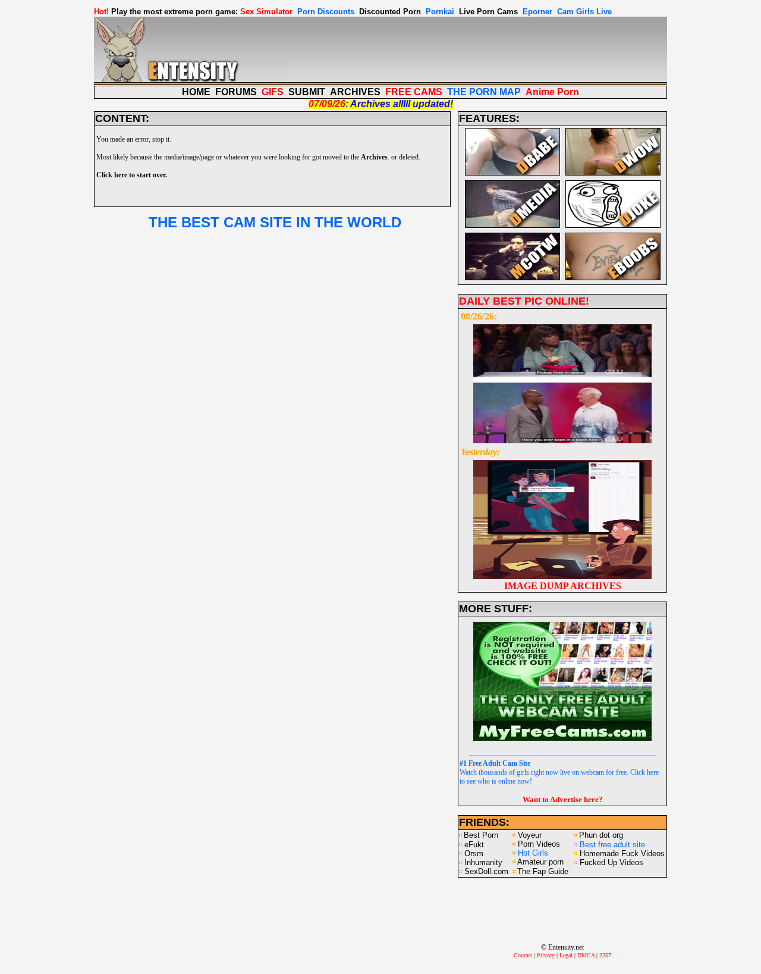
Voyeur (530, 835)
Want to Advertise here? (563, 799)
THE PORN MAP (484, 92)
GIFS (273, 92)
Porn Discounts (325, 11)
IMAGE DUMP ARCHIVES (562, 586)
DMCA (586, 955)
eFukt (474, 844)
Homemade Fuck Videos (622, 853)
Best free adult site (612, 844)
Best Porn (481, 835)
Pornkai (440, 11)
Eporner (537, 11)
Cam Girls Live (584, 11)
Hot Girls (533, 852)
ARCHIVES (355, 92)
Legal (566, 955)
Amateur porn (540, 861)
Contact (523, 955)
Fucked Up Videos (611, 862)
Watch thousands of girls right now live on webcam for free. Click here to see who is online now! (559, 772)
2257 (605, 955)
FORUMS (236, 92)
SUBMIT (306, 92)
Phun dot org (601, 835)
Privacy (546, 955)
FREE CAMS (413, 92)
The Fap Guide (542, 871)
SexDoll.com (486, 871)
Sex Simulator (266, 11)
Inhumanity (483, 862)
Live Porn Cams (488, 11)
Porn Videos (539, 844)
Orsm (473, 853)
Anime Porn (552, 92)
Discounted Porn (390, 11)
